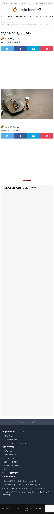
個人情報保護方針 (10, 440)
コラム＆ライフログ (41, 16)
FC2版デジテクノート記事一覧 (15, 443)
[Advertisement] (27, 70)
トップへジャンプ (28, 422)
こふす (7, 39)
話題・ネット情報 (10, 462)
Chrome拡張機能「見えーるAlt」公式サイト (20, 481)
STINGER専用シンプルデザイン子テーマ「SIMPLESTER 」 (25, 488)
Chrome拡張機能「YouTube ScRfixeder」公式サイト (23, 485)
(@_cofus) (15, 39)
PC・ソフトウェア (7, 16)
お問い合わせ (8, 436)
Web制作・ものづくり (24, 16)
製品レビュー (8, 451)
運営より (7, 469)
